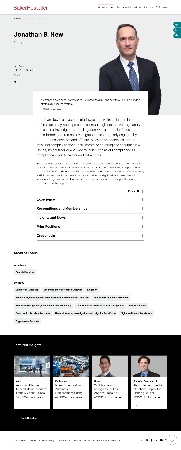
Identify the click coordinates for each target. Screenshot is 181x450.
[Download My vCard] (15, 82)
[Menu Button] (165, 8)
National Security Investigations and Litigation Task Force (85, 313)
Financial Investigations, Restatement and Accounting (44, 306)
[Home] (175, 24)
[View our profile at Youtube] (161, 440)
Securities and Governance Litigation (63, 290)
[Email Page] (175, 30)
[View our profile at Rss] (166, 440)
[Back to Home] (31, 8)
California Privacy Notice (83, 441)
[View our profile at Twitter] (147, 440)
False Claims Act (137, 306)
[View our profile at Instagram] (156, 440)
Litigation (92, 290)
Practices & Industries (129, 7)
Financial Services (25, 272)
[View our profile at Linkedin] (142, 440)
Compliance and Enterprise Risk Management (100, 306)
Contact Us (115, 441)
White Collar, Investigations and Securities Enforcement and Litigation (52, 298)
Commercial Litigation (27, 290)
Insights (148, 7)
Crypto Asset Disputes (28, 321)
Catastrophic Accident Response (33, 313)
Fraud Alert (102, 441)
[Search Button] (158, 8)
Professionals (106, 7)
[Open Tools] (175, 36)
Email (17, 75)
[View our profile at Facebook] (151, 440)
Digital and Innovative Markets (136, 313)
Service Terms (63, 441)
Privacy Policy (48, 441)
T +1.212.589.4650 (25, 70)
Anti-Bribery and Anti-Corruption (111, 298)
